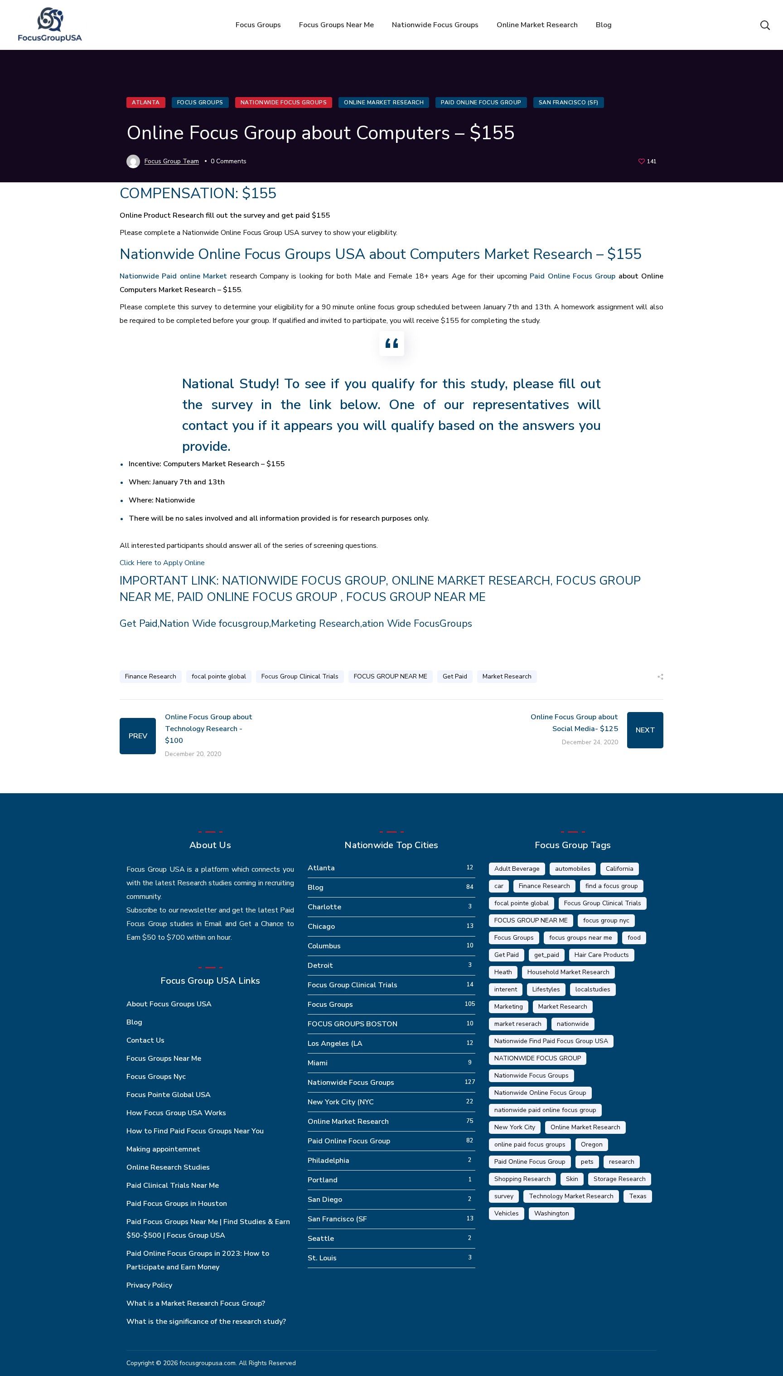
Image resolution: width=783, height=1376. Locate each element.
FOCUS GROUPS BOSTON (352, 1024)
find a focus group (611, 886)
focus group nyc (606, 920)
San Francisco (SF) (569, 102)
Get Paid (455, 676)
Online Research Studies (168, 1167)
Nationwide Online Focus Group (540, 1092)
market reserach (517, 1024)
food (634, 937)
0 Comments (228, 161)
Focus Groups (200, 102)
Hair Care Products (602, 955)
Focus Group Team (172, 161)
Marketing (508, 1006)
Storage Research (620, 1179)
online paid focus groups (530, 1144)
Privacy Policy (149, 1285)
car (498, 886)
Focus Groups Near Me (163, 1059)
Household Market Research (568, 972)
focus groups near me (580, 937)
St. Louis (322, 1258)
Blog (134, 1022)
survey (503, 1196)
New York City (514, 1127)
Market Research (507, 676)
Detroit (320, 966)
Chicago (321, 927)
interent (505, 989)
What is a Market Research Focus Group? (195, 1303)
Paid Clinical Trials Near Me (172, 1186)
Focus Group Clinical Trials (299, 676)
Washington (551, 1213)
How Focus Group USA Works (176, 1113)
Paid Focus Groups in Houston (176, 1204)
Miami (318, 1063)
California (619, 868)
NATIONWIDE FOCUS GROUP (304, 581)
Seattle (321, 1239)
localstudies (592, 989)
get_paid (546, 955)
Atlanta (146, 102)
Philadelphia (328, 1161)
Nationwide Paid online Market (173, 276)
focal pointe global (219, 676)
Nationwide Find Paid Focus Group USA (551, 1041)
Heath (503, 972)
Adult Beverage (517, 868)
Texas (638, 1196)
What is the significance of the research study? (206, 1322)
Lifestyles (546, 989)
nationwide (573, 1024)
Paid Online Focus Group (481, 102)
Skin (572, 1179)
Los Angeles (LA (335, 1044)
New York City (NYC (341, 1102)
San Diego (325, 1200)
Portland (323, 1180)
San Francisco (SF (337, 1219)
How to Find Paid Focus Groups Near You (195, 1131)
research (621, 1161)
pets (587, 1161)
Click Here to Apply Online (162, 563)
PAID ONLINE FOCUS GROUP (258, 597)
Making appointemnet (163, 1149)
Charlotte (324, 907)
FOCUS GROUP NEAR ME (416, 597)
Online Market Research (384, 102)
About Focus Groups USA (169, 1004)
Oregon (592, 1144)
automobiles (572, 868)
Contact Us (145, 1040)
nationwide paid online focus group (545, 1110)
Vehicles (506, 1213)
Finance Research (150, 676)
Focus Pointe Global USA (168, 1095)
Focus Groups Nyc (156, 1077)
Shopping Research (522, 1179)
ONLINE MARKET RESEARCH (471, 581)
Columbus (324, 946)
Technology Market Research (571, 1196)
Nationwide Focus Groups (284, 102)
